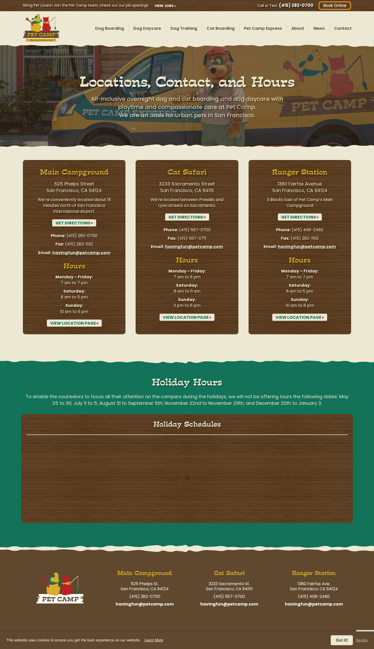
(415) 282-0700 (296, 5)
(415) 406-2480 (307, 230)
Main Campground (144, 573)
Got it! (342, 640)
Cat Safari (229, 573)
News (319, 28)
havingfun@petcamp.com (81, 253)
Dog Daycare (147, 28)
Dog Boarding (109, 28)
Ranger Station (314, 573)
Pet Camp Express (263, 28)
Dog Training (183, 28)
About (297, 28)
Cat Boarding (221, 28)
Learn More (153, 640)
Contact (343, 28)
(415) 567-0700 (195, 230)
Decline (362, 640)
